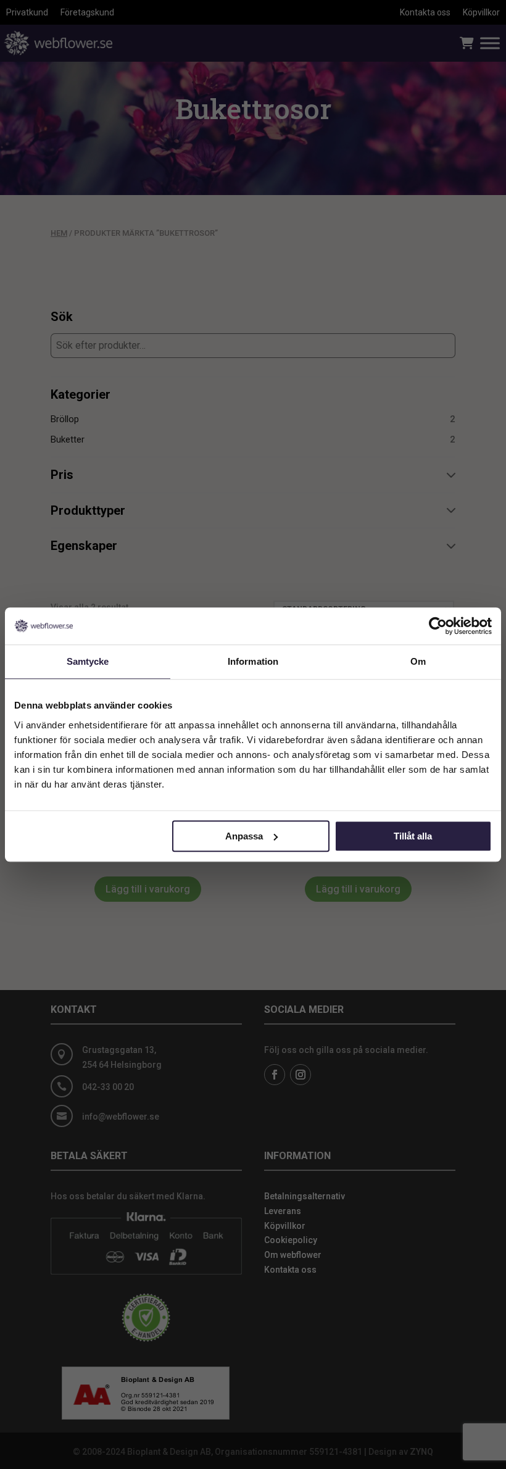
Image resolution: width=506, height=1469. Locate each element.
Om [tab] (418, 661)
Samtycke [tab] (88, 661)
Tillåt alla (413, 836)
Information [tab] (253, 661)
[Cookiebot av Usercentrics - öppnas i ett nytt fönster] (438, 626)
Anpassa (244, 836)
